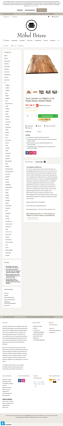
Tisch (6, 245)
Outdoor (6, 77)
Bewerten (29, 128)
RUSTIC (7, 190)
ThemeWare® (44, 417)
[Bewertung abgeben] (42, 103)
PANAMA (7, 177)
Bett (6, 101)
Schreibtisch (8, 221)
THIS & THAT (8, 234)
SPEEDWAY (8, 213)
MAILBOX (7, 158)
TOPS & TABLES (9, 242)
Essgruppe (8, 127)
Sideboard (8, 226)
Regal (6, 192)
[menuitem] (56, 16)
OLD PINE (7, 174)
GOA (6, 137)
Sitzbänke (6, 69)
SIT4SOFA (7, 208)
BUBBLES (7, 98)
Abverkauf (6, 80)
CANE (6, 106)
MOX (6, 163)
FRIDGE (7, 132)
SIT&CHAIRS (8, 205)
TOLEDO (7, 237)
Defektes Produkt (37, 326)
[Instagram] (34, 153)
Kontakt (6, 295)
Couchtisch (8, 122)
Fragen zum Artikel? (51, 126)
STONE (7, 216)
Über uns (6, 293)
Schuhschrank (8, 224)
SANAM (7, 198)
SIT (5, 82)
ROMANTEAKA (8, 187)
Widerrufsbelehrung (9, 297)
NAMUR (7, 166)
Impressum (7, 305)
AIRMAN (7, 85)
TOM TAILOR (8, 239)
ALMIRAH (7, 90)
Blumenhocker (9, 103)
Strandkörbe (7, 74)
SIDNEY (7, 203)
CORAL (7, 111)
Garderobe (8, 140)
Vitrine (7, 247)
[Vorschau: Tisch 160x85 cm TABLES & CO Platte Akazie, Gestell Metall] (29, 92)
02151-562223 (7, 399)
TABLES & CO (8, 232)
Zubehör (7, 255)
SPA (6, 211)
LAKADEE (7, 156)
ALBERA (7, 88)
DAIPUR (7, 124)
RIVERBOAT (8, 184)
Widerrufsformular (37, 336)
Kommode (8, 153)
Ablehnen (20, 10)
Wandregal (8, 252)
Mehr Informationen (34, 6)
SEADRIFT (7, 200)
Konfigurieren (41, 10)
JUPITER (7, 148)
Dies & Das (6, 72)
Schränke (6, 63)
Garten (7, 143)
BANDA (7, 95)
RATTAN (7, 182)
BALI (6, 93)
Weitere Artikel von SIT (33, 219)
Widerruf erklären (6, 424)
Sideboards (7, 61)
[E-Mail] (31, 153)
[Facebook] (27, 153)
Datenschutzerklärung (9, 299)
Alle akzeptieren (30, 10)
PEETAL (7, 179)
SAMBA (7, 195)
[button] (44, 120)
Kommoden (7, 66)
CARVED (7, 109)
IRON (6, 145)
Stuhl (6, 229)
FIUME (6, 129)
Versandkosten (28, 415)
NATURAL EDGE (9, 169)
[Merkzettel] (48, 17)
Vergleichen (30, 126)
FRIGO (7, 135)
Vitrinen (6, 58)
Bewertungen (40, 162)
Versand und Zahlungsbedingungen (38, 331)
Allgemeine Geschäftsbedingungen (10, 302)
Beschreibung (29, 162)
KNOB (6, 150)
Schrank (7, 218)
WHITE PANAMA (9, 250)
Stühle (5, 55)
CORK (6, 114)
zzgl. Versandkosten (34, 107)
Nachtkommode (9, 171)
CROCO (7, 119)
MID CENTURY (8, 161)
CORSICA (7, 116)
